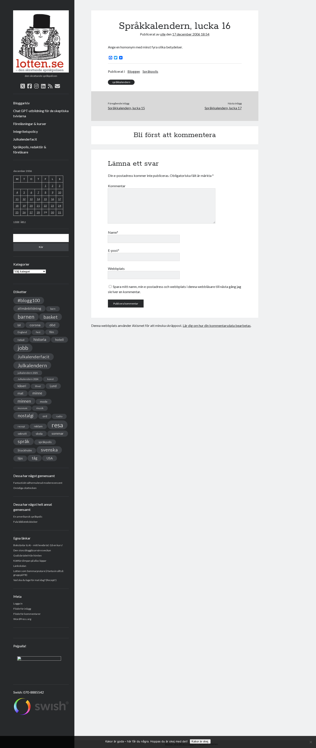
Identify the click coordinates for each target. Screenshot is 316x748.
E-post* (113, 250)
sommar (58, 433)
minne (37, 393)
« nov (16, 221)
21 (38, 205)
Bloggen (133, 71)
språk (23, 441)
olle (163, 34)
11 (16, 199)
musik (39, 408)
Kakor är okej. (200, 741)
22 (45, 205)
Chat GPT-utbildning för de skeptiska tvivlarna (41, 113)
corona (35, 325)
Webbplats (116, 268)
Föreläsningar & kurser (29, 124)
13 (31, 199)
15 (45, 199)
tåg (34, 458)
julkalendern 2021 (28, 372)
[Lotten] (41, 71)
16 (52, 199)
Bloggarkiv (21, 103)
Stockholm (25, 450)
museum (22, 408)
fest (38, 332)
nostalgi (26, 415)
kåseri (22, 386)
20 (31, 205)
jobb (23, 348)
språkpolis (45, 442)
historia (40, 339)
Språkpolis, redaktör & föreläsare (29, 149)
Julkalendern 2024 (28, 379)
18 (16, 205)
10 (59, 192)
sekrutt (22, 433)
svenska (49, 450)
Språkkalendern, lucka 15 (126, 108)
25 (16, 212)
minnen (24, 401)
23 (52, 205)
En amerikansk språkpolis (27, 516)
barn (52, 308)
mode (43, 401)
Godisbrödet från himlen (27, 555)
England (22, 332)
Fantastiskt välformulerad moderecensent (37, 482)
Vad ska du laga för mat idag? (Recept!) (35, 580)
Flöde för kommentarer (27, 613)
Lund (53, 386)
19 (24, 205)
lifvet (38, 386)
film (51, 332)
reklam (38, 426)
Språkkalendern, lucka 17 (223, 108)
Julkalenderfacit (25, 139)
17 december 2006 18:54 (190, 34)
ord (45, 416)
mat (20, 393)
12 (24, 199)
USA (49, 458)
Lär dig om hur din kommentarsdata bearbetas (217, 325)
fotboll (21, 339)
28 (38, 212)
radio (59, 416)
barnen (26, 317)
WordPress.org (22, 619)
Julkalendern (32, 365)
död (52, 325)
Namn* (113, 232)
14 (38, 199)
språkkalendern (121, 82)
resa (57, 425)
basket (50, 317)
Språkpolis (150, 71)
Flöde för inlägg (22, 608)
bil (19, 325)
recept (21, 426)
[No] (310, 742)
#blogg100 (29, 300)
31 (59, 212)
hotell (59, 340)
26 (24, 212)
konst (50, 379)
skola (39, 433)
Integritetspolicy (25, 131)
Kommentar (117, 186)
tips (20, 458)
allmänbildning (29, 308)
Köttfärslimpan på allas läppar (29, 560)
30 (52, 212)
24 (59, 205)
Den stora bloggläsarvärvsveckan (32, 550)
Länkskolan (19, 565)
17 (59, 199)
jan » (23, 221)
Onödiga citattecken (25, 488)
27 (31, 212)
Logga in (18, 603)
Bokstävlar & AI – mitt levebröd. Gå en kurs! (38, 545)
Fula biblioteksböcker (25, 521)
